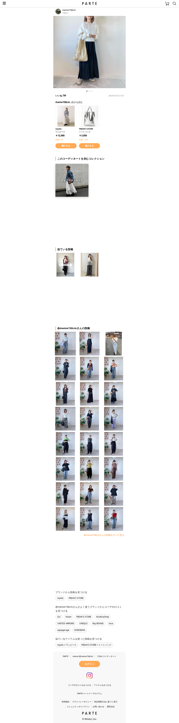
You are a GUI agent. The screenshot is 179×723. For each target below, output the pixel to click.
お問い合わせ (98, 706)
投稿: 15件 (83, 139)
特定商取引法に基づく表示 (105, 701)
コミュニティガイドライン (78, 706)
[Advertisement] (81, 221)
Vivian (68, 616)
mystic (60, 598)
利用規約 (65, 701)
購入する (66, 145)
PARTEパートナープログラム (89, 693)
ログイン (89, 664)
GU (58, 616)
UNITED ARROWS (65, 623)
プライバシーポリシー (81, 701)
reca (111, 623)
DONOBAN (79, 630)
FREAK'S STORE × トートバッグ (96, 644)
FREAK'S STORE (76, 598)
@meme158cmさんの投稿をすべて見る (104, 535)
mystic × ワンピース (66, 644)
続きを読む (77, 102)
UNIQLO (83, 623)
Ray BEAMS (98, 623)
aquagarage (63, 630)
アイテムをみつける (102, 685)
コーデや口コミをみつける (79, 685)
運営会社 (111, 706)
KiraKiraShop (102, 616)
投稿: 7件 (59, 139)
